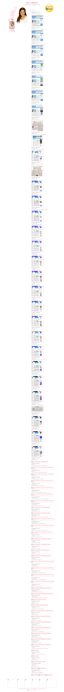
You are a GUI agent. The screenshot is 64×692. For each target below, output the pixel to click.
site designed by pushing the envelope (38, 688)
